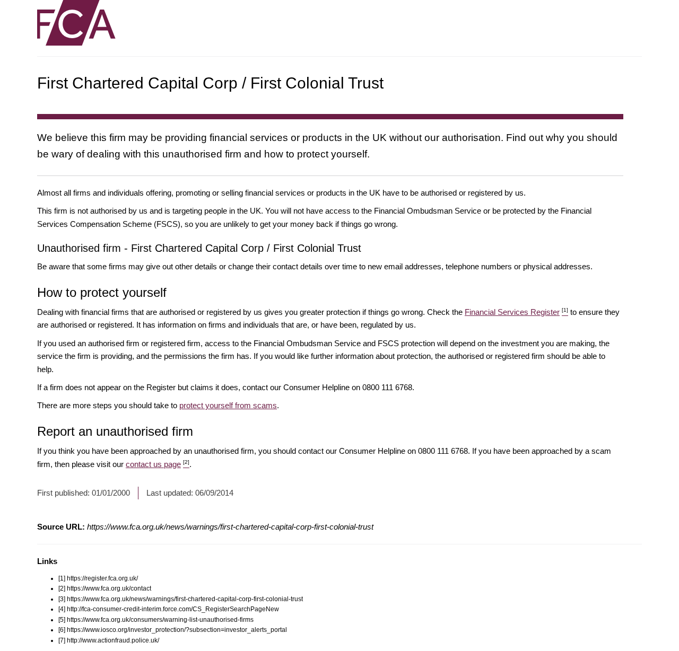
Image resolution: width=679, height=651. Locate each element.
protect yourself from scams (228, 405)
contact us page (157, 464)
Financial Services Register (516, 311)
